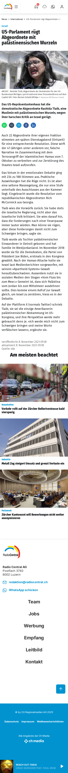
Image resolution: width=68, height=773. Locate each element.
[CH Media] (34, 740)
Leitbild (34, 650)
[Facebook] (26, 125)
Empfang (34, 638)
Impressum (27, 721)
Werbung (34, 626)
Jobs (34, 614)
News (4, 19)
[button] (52, 6)
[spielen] (61, 766)
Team (34, 602)
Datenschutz (11, 721)
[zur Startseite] (8, 6)
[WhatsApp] (4, 125)
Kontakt (33, 662)
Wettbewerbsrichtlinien (50, 721)
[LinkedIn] (33, 125)
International (17, 19)
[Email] (18, 125)
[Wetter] (44, 6)
